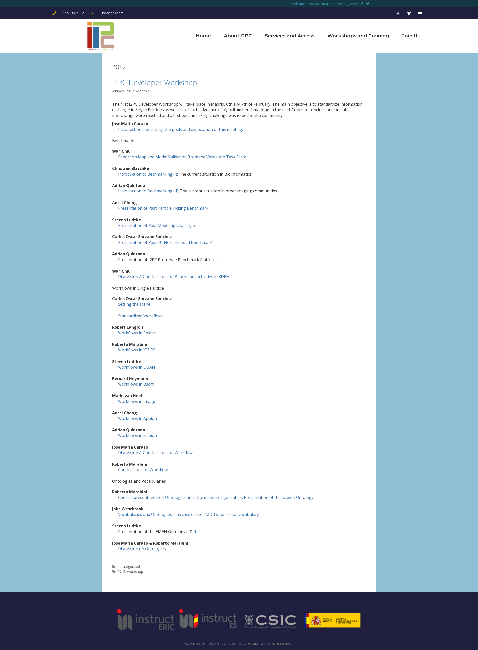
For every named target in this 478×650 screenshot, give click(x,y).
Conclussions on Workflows (144, 469)
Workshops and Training (358, 36)
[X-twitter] (398, 13)
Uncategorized (128, 566)
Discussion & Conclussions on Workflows (156, 452)
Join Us (411, 36)
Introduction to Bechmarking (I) (147, 174)
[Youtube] (420, 13)
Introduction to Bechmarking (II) (148, 191)
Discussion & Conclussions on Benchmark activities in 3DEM (174, 276)
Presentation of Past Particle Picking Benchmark (163, 208)
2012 (121, 571)
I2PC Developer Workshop (154, 82)
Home (203, 36)
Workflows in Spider (136, 333)
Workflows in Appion (137, 418)
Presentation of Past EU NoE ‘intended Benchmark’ (165, 242)
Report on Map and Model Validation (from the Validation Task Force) (183, 157)
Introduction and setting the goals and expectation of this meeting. (180, 129)
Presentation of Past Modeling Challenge (156, 225)
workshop (135, 571)
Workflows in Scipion (137, 435)
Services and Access (289, 36)
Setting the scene (134, 304)
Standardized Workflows (140, 316)
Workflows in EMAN (136, 367)
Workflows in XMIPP (137, 350)
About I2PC (238, 36)
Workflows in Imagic (137, 401)
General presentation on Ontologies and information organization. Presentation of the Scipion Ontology (215, 497)
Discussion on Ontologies (142, 548)
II (195, 531)
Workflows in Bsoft (136, 384)
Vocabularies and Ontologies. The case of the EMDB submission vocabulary (188, 514)
